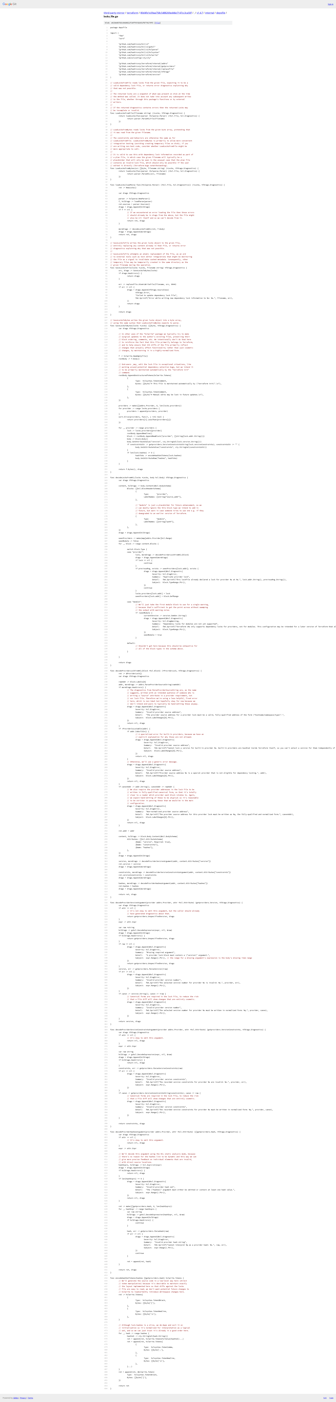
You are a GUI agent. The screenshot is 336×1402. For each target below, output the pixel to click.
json (331, 1398)
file (157, 23)
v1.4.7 (200, 12)
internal (209, 12)
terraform (132, 12)
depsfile (220, 12)
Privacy (23, 1398)
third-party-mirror (114, 12)
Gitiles (15, 1398)
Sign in (330, 4)
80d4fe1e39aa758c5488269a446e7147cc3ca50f (166, 12)
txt (325, 1398)
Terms (30, 1398)
